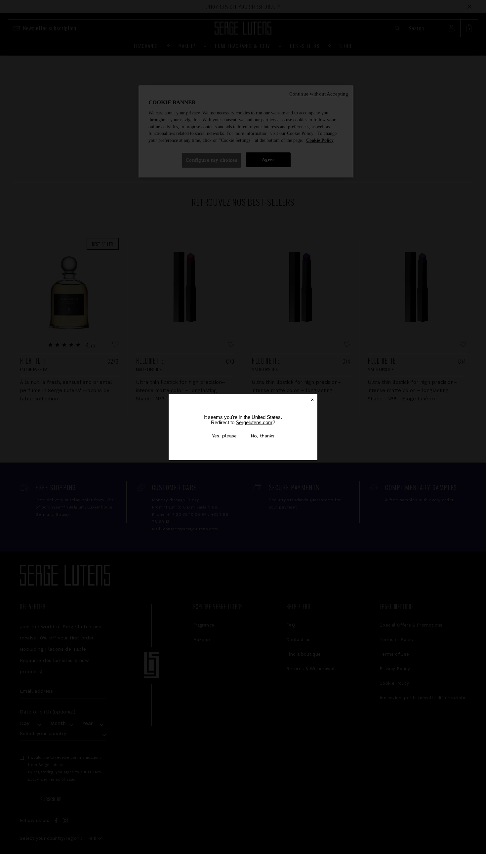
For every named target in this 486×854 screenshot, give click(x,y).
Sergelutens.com (254, 422)
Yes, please (224, 435)
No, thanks (262, 435)
